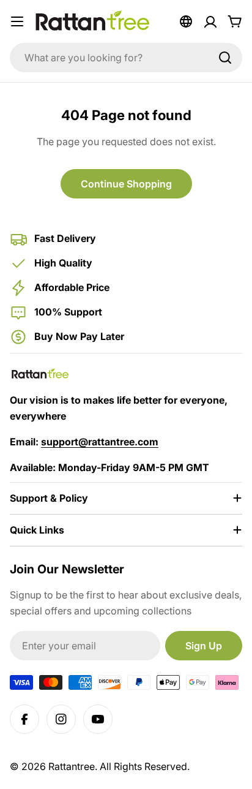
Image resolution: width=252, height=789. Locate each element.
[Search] (225, 57)
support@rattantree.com (99, 442)
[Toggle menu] (17, 21)
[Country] (186, 21)
